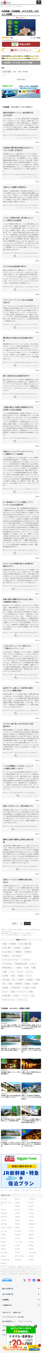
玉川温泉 (17, 1252)
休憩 (13, 992)
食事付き (6, 956)
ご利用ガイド (20, 1267)
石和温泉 (31, 1220)
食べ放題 (6, 979)
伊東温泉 (17, 1224)
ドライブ (26, 995)
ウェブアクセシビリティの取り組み (13, 1317)
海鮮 (27, 968)
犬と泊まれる (17, 956)
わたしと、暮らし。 (33, 1269)
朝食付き (27, 948)
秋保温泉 (17, 1206)
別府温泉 (3, 1249)
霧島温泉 (31, 1249)
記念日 (36, 984)
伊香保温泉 (4, 1213)
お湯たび (24, 1269)
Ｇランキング (6, 1269)
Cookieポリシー (7, 1326)
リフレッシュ (23, 1000)
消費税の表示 (17, 1312)
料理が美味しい (8, 968)
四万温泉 (31, 1213)
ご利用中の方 (7, 1305)
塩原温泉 (17, 1217)
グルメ (33, 964)
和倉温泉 (17, 1227)
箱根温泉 (3, 1256)
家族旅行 (19, 952)
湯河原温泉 (4, 1224)
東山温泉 (31, 1206)
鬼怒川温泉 (4, 1217)
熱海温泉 (31, 1259)
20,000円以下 (16, 987)
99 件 (38, 38)
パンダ (29, 976)
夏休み (19, 968)
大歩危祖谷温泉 (5, 1259)
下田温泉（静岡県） (6, 1227)
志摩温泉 (31, 1256)
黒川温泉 (17, 1249)
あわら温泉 (4, 1231)
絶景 (38, 979)
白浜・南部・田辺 (25, 944)
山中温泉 (31, 1227)
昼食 (31, 992)
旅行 (13, 976)
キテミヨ (3, 1271)
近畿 (5, 944)
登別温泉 (17, 1199)
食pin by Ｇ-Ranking (24, 1273)
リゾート (30, 972)
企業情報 (5, 1299)
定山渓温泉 (4, 1199)
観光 (34, 987)
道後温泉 (3, 1242)
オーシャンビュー (9, 1000)
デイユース (22, 992)
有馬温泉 (3, 1238)
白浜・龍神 (7, 948)
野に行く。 (24, 1271)
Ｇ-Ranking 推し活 (13, 1273)
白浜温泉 (17, 948)
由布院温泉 (18, 1259)
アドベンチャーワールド (11, 960)
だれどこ (13, 1269)
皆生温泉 (17, 1245)
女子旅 (6, 976)
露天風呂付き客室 (21, 964)
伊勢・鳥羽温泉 (19, 1256)
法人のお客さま (7, 1294)
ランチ (6, 992)
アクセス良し (8, 964)
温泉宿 (21, 976)
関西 (34, 968)
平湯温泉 (3, 1234)
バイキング (26, 960)
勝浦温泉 (31, 1238)
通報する (37, 142)
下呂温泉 (31, 1231)
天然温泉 (30, 979)
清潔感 (28, 984)
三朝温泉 (31, 1242)
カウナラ (31, 1271)
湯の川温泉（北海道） (6, 1203)
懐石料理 (19, 984)
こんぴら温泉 (18, 1242)
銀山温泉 (17, 1209)
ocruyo (18, 1269)
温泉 (5, 972)
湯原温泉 (31, 1245)
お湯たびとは (12, 1267)
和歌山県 (13, 944)
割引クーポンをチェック (22, 50)
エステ (13, 972)
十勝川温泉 (32, 1199)
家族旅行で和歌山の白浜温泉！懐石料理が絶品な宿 (27, 632)
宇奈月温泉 (18, 1231)
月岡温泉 (17, 1220)
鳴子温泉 (31, 1202)
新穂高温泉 (18, 1234)
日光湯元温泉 (32, 1252)
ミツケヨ (37, 1271)
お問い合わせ (6, 1312)
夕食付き (28, 952)
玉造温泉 (3, 1245)
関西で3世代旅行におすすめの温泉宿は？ (25, 792)
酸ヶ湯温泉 (4, 1252)
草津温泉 (31, 1209)
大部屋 (27, 987)
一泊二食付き (8, 952)
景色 (10, 984)
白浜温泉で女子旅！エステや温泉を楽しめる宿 (26, 286)
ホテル (21, 972)
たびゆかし (4, 1273)
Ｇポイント (28, 1267)
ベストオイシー (10, 1271)
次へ (26, 923)
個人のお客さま (7, 1288)
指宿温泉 (3, 1263)
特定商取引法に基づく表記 (23, 1326)
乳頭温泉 (17, 1202)
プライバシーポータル (25, 1321)
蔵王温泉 (3, 1209)
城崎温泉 (31, 1234)
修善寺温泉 (32, 1224)
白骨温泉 (3, 1220)
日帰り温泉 (7, 995)
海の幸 (21, 979)
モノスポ (18, 1271)
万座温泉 (17, 1213)
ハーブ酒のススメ (34, 1273)
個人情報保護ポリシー (9, 1321)
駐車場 (6, 987)
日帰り (17, 995)
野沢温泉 (31, 1217)
